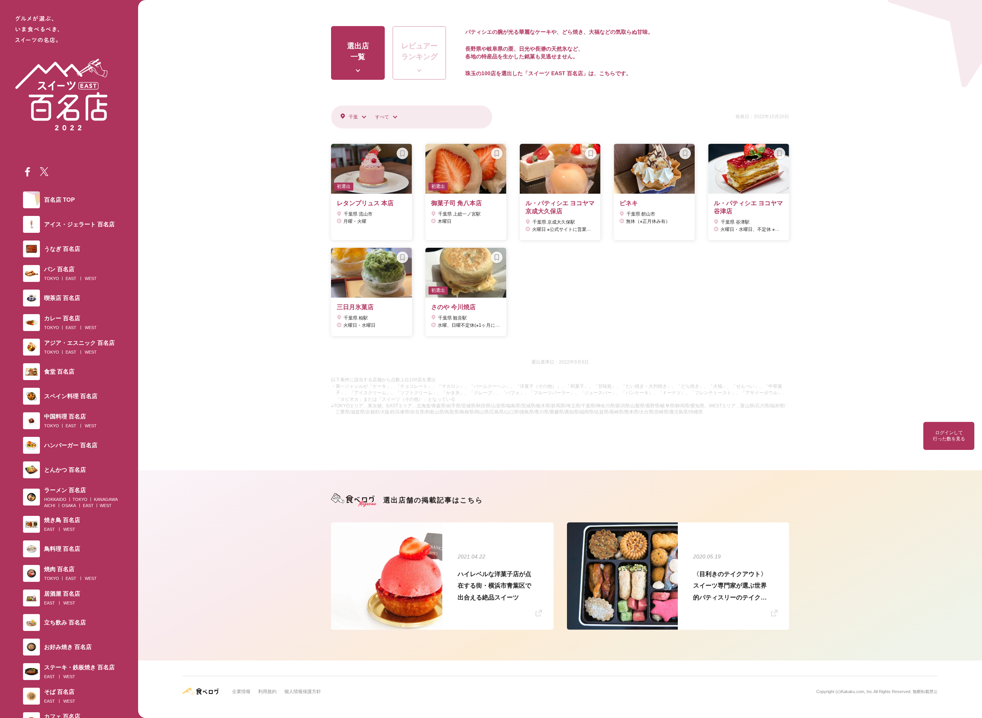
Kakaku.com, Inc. (857, 691)
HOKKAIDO (55, 499)
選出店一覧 (358, 51)
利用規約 (267, 691)
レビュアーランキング (419, 51)
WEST (91, 278)
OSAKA (69, 505)
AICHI (49, 505)
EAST (71, 278)
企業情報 (241, 691)
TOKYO (51, 278)
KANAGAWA (106, 499)
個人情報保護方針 (302, 691)
